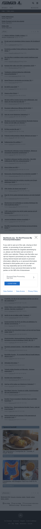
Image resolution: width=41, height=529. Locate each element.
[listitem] (20, 277)
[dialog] (20, 264)
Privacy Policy (33, 291)
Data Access (20, 291)
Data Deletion (8, 291)
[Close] (37, 238)
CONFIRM (12, 283)
